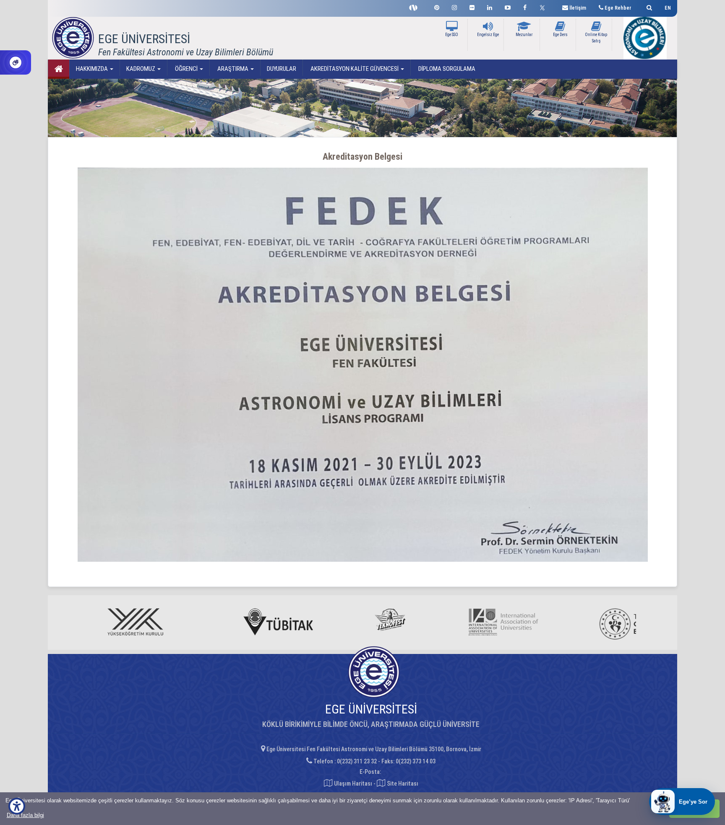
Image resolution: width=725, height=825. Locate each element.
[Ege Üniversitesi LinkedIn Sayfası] (489, 6)
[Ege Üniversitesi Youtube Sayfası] (507, 6)
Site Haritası (402, 783)
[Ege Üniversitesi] (648, 6)
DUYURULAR (281, 69)
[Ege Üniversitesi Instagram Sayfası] (454, 6)
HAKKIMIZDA (92, 69)
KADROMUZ (141, 69)
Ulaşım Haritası (352, 783)
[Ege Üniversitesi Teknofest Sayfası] (415, 6)
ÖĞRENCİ (186, 69)
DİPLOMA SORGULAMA (446, 69)
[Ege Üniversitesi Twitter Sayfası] (544, 6)
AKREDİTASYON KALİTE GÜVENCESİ (354, 69)
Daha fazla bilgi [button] (25, 815)
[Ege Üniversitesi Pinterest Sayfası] (437, 6)
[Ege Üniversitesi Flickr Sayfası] (472, 6)
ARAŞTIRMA (233, 69)
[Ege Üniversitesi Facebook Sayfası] (525, 6)
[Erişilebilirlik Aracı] (16, 806)
